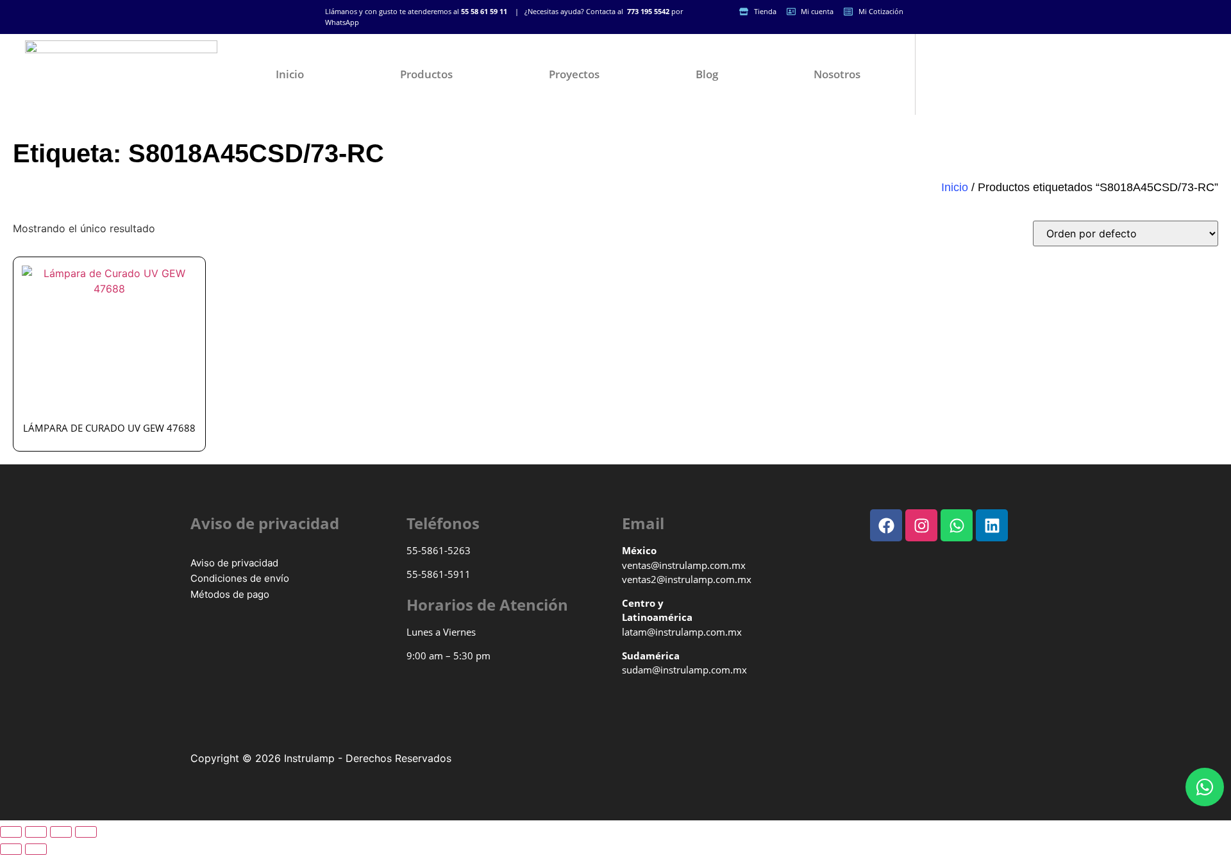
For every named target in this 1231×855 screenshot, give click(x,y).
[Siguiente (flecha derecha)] (36, 849)
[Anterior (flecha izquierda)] (11, 849)
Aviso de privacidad (234, 563)
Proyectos (574, 74)
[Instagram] (921, 525)
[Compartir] (61, 832)
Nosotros (837, 74)
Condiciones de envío (239, 578)
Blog (707, 74)
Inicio (290, 74)
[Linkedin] (992, 525)
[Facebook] (886, 525)
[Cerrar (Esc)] (86, 832)
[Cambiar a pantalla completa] (36, 832)
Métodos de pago (229, 594)
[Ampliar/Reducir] (11, 832)
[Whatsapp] (1204, 787)
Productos (426, 74)
